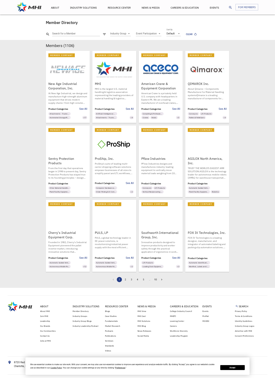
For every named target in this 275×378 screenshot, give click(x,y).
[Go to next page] (161, 279)
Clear (189, 34)
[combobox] (120, 33)
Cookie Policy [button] (56, 368)
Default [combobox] (170, 33)
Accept (232, 368)
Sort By (169, 30)
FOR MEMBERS (247, 7)
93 (155, 279)
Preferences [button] (120, 368)
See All (83, 108)
